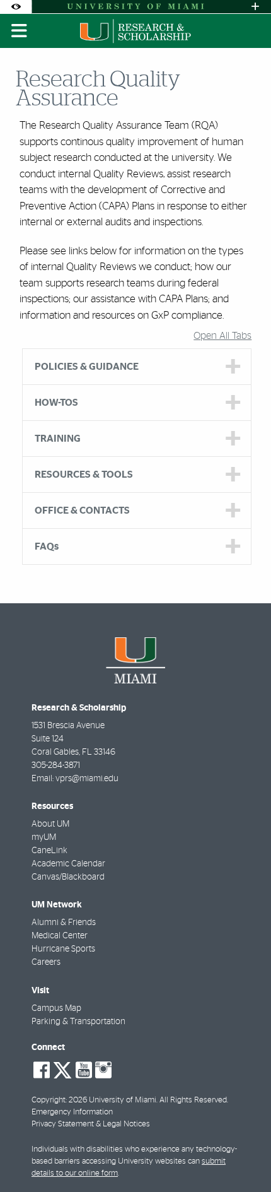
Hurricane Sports (63, 949)
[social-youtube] (84, 1070)
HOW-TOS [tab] (56, 403)
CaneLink (49, 850)
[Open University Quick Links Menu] (255, 6)
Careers (46, 962)
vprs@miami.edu (86, 778)
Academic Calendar (68, 863)
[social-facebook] (41, 1070)
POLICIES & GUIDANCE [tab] (87, 367)
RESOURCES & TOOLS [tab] (84, 474)
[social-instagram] (103, 1070)
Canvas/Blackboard (68, 877)
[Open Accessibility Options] (16, 6)
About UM (50, 824)
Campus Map (56, 1008)
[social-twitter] (62, 1069)
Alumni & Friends (64, 922)
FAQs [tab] (47, 546)
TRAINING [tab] (58, 439)
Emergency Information (72, 1112)
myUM (44, 837)
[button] (243, 1156)
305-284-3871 (56, 765)
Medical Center (60, 935)
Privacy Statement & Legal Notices (91, 1124)
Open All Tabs (222, 336)
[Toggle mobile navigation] (19, 31)
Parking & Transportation (78, 1021)
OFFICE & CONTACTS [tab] (82, 510)
